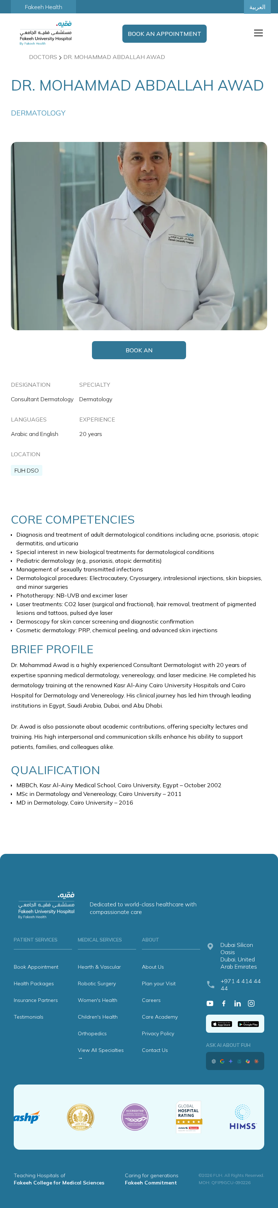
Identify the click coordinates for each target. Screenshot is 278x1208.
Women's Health (97, 1000)
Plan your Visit (159, 983)
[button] (257, 33)
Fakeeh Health (43, 7)
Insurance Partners (36, 1000)
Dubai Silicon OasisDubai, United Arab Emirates (238, 955)
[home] (46, 33)
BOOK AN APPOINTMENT (164, 33)
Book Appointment (36, 967)
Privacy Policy (158, 1033)
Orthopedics (92, 1033)
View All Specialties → (101, 1054)
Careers (151, 1000)
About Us (153, 967)
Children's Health (98, 1017)
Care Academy (160, 1017)
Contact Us (155, 1050)
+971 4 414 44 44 (241, 984)
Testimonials (28, 1017)
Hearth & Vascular (99, 967)
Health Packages (34, 983)
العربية (257, 7)
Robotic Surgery (97, 983)
